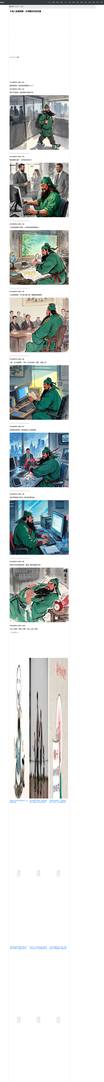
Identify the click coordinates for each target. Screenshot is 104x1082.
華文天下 (17, 6)
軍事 (57, 2)
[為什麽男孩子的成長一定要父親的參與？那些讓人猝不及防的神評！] (38, 798)
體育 (61, 2)
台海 (69, 2)
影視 (77, 2)
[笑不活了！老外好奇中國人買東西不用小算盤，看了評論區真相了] (38, 945)
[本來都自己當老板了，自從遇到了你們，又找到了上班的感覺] (58, 798)
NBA (65, 2)
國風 (93, 2)
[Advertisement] (39, 646)
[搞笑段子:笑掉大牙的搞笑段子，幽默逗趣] (19, 798)
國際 (53, 2)
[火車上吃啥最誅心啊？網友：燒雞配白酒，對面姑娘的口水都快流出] (58, 945)
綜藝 (85, 2)
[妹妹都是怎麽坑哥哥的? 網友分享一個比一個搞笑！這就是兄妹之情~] (19, 945)
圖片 (97, 2)
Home (49, 2)
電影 (81, 2)
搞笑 (101, 2)
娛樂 (73, 2)
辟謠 (89, 2)
